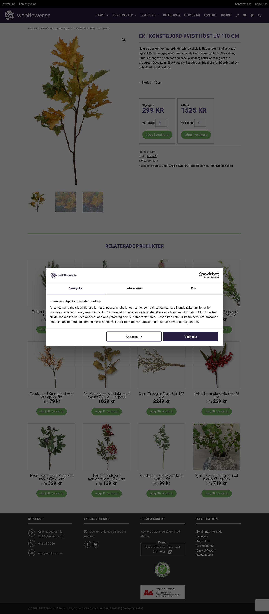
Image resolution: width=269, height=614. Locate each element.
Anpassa (132, 336)
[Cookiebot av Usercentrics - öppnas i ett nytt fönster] (201, 275)
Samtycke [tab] (75, 288)
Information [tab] (134, 288)
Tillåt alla (191, 336)
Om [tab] (193, 288)
